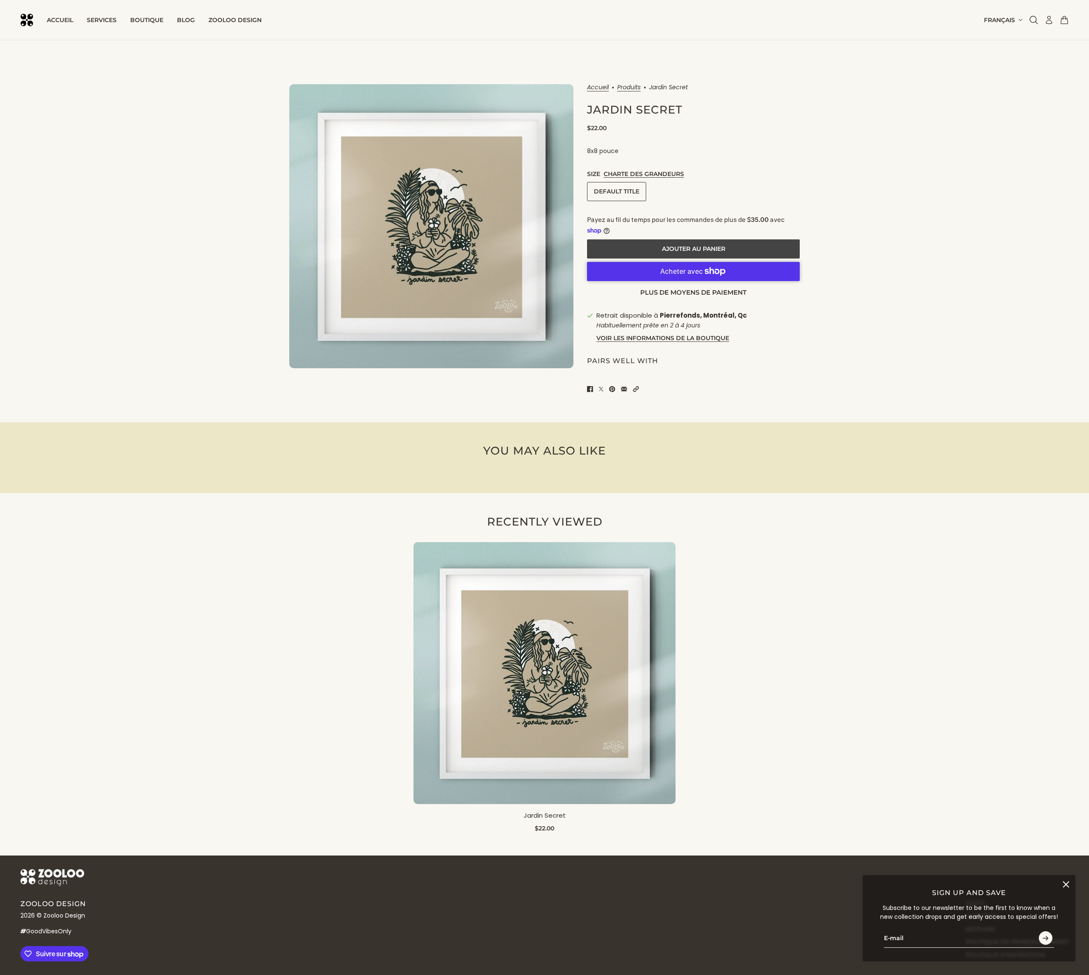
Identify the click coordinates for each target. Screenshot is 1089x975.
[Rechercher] (1033, 20)
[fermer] (1066, 884)
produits (629, 87)
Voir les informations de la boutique (662, 338)
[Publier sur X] (601, 389)
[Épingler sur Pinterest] (612, 389)
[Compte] (1049, 20)
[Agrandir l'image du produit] (431, 226)
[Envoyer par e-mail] (624, 389)
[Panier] (1064, 20)
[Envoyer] (1045, 938)
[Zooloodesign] (26, 20)
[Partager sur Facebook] (590, 389)
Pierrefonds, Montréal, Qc (703, 315)
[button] (636, 389)
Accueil (598, 87)
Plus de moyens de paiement (693, 292)
